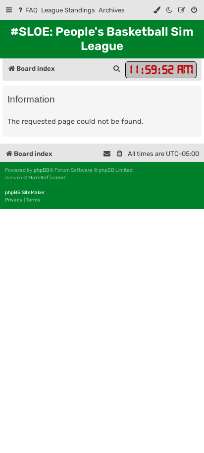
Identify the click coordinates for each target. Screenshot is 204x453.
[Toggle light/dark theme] (169, 10)
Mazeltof (38, 178)
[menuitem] (27, 10)
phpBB (42, 170)
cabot (58, 178)
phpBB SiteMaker (25, 193)
